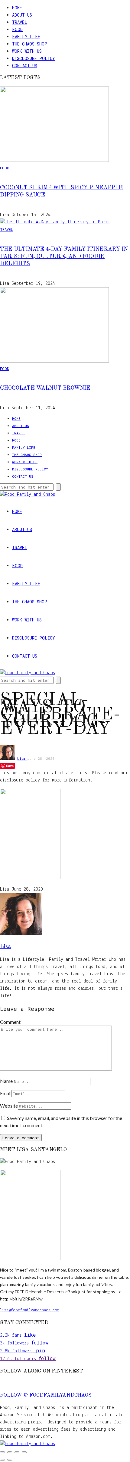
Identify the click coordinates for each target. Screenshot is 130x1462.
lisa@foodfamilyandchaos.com (29, 1310)
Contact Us (24, 65)
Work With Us (27, 51)
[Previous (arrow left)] (2, 1459)
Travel (19, 22)
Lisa (22, 758)
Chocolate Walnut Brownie (45, 388)
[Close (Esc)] (24, 1452)
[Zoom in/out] (2, 1452)
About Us (22, 15)
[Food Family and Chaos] (27, 1444)
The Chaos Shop (29, 44)
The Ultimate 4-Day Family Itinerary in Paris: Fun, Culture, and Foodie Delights (64, 256)
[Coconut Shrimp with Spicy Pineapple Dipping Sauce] (54, 160)
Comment (10, 1022)
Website (9, 1105)
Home (17, 8)
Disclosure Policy (33, 58)
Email (5, 1093)
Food (17, 29)
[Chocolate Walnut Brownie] (54, 361)
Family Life (26, 36)
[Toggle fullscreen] (9, 1452)
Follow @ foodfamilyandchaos (46, 1395)
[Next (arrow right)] (9, 1459)
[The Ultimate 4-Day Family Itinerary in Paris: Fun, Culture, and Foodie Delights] (54, 222)
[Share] (17, 1452)
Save (10, 765)
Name (6, 1081)
